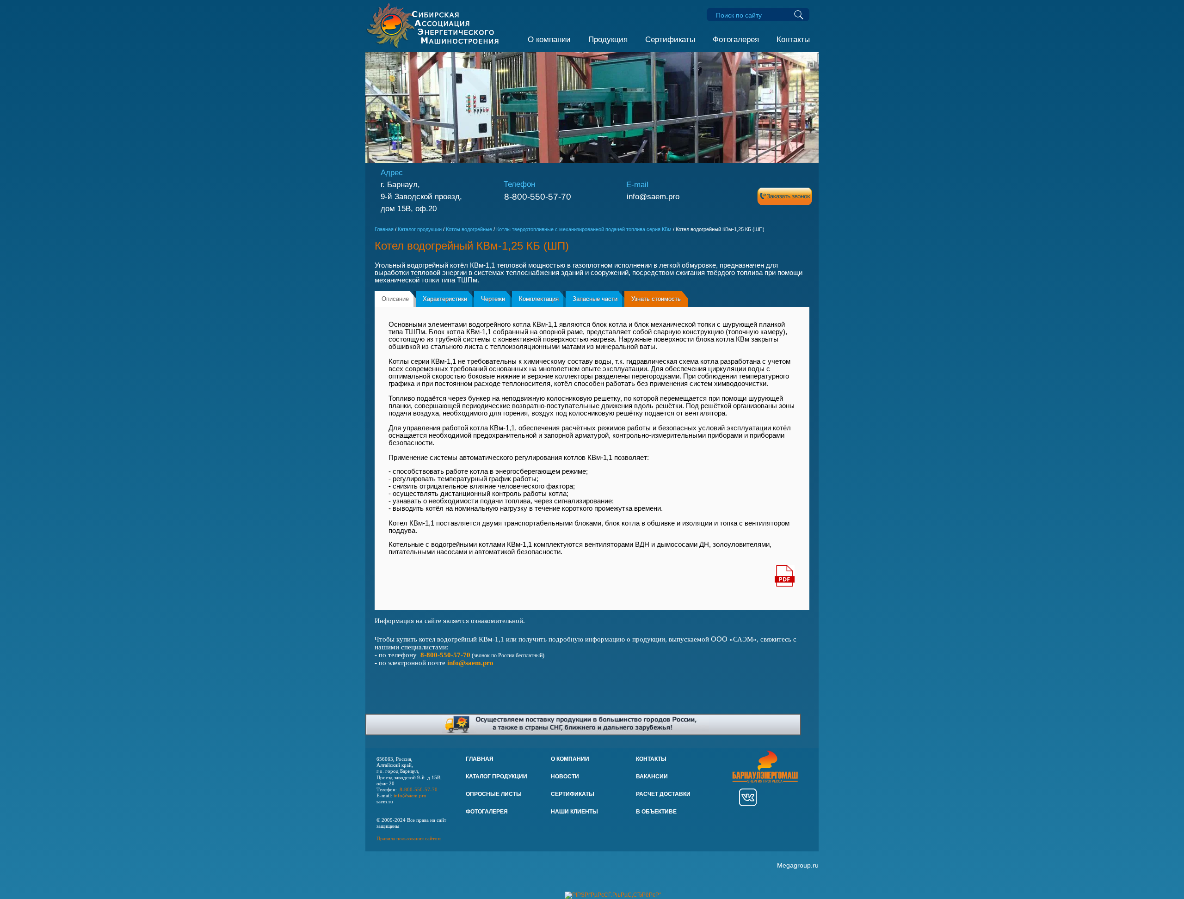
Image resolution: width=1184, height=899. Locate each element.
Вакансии (652, 776)
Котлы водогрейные (469, 229)
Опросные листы (494, 794)
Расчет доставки (663, 794)
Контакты (793, 39)
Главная (384, 229)
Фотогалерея (736, 39)
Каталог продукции (420, 229)
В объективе (656, 811)
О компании (549, 39)
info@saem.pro (653, 196)
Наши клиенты (574, 811)
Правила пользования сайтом (408, 838)
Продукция (608, 39)
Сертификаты (670, 39)
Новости (565, 776)
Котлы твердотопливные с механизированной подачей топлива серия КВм (584, 229)
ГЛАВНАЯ (479, 759)
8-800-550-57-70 (537, 197)
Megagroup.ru (798, 865)
